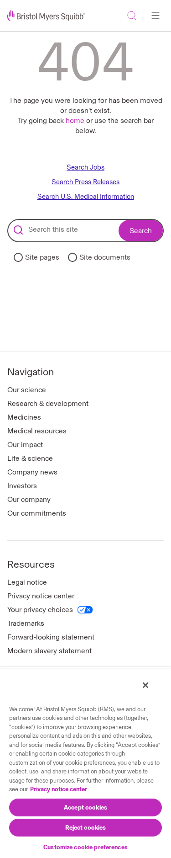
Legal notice (27, 582)
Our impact (25, 444)
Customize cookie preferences (85, 847)
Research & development (47, 403)
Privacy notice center (40, 596)
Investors (22, 485)
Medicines (24, 417)
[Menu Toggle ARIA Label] (155, 15)
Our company (29, 499)
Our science (26, 389)
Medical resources (37, 430)
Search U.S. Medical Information (85, 197)
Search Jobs (85, 167)
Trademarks (25, 623)
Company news (32, 472)
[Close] (145, 685)
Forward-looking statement (50, 637)
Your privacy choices (40, 609)
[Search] (132, 15)
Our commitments (36, 513)
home (75, 120)
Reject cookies (85, 827)
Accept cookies (85, 807)
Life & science (30, 458)
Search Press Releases (85, 182)
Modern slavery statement (49, 650)
